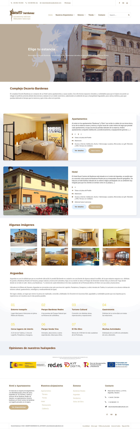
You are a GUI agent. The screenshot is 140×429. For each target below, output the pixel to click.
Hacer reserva (95, 150)
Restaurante (46, 405)
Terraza (44, 394)
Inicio (50, 15)
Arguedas (76, 394)
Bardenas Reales (79, 391)
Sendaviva (76, 398)
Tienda (91, 15)
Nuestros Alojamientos (64, 15)
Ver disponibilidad (19, 407)
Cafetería (45, 409)
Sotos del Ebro (78, 402)
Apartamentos (79, 119)
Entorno (81, 15)
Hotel (75, 172)
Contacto (101, 15)
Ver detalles (79, 150)
